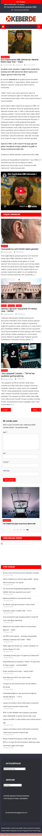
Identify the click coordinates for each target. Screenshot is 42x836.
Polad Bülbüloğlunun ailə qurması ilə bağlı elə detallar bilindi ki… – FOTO (19, 695)
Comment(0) (30, 65)
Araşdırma (6, 520)
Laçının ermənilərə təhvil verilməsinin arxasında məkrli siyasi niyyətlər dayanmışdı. (20, 705)
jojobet (12, 835)
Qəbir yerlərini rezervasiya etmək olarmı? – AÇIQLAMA (7, 410)
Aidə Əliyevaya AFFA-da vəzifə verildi (16, 677)
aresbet (36, 835)
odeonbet (23, 835)
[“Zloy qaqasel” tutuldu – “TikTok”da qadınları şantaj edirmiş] (21, 355)
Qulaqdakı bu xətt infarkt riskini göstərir (20, 249)
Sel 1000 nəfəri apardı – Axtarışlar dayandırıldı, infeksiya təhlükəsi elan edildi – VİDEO (20, 638)
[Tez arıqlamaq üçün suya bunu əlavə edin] (20, 502)
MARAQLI (4, 246)
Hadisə (18, 306)
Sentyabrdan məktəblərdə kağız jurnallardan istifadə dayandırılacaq (37, 410)
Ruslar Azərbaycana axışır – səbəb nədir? (18, 671)
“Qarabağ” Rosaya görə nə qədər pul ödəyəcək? (21, 655)
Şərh (5, 432)
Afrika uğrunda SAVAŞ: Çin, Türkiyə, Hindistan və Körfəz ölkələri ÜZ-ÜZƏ (20, 647)
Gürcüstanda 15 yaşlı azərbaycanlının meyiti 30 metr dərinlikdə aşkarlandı (20, 618)
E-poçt (6, 462)
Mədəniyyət (5, 57)
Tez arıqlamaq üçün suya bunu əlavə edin (19, 523)
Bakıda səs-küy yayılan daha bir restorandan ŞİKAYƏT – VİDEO (19, 628)
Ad (4, 453)
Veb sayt (6, 471)
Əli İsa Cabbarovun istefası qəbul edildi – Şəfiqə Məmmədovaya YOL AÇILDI (20, 581)
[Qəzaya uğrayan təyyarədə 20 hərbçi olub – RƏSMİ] (21, 290)
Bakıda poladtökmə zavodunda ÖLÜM (17, 598)
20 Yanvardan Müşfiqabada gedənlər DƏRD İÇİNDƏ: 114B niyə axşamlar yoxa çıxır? (19, 590)
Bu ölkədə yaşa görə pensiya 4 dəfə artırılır (19, 604)
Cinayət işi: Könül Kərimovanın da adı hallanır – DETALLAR (20, 685)
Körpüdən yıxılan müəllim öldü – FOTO (17, 611)
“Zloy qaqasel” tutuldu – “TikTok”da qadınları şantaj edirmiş (18, 374)
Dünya (4, 306)
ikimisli (2, 835)
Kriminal (4, 370)
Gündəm (11, 306)
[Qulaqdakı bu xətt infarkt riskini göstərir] (21, 231)
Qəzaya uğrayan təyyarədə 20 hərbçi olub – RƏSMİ (19, 309)
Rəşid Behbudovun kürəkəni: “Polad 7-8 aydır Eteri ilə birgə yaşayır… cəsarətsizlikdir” (21, 663)
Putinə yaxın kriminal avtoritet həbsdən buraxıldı (21, 573)
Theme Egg (36, 831)
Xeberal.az (19, 65)
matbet (30, 835)
